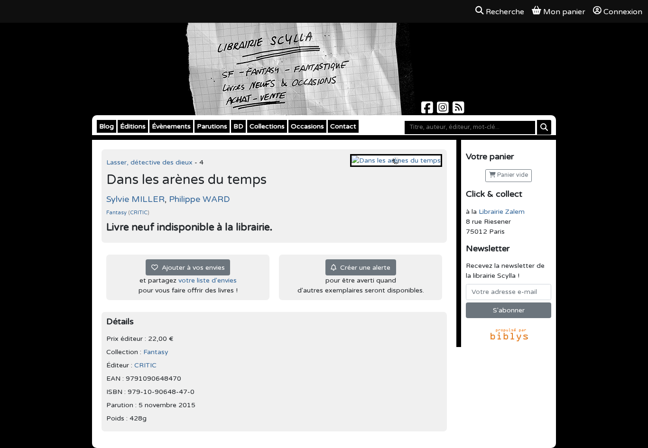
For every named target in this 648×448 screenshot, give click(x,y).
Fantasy (117, 213)
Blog (106, 126)
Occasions (307, 126)
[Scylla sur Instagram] (444, 110)
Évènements (171, 126)
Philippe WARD (199, 199)
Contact (343, 126)
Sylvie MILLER (135, 199)
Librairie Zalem (502, 212)
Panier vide (512, 175)
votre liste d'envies (207, 280)
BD (238, 126)
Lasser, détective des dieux (150, 162)
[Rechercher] (544, 127)
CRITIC (139, 213)
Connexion (622, 12)
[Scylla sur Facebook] (428, 110)
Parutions (212, 126)
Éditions (133, 126)
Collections (267, 126)
